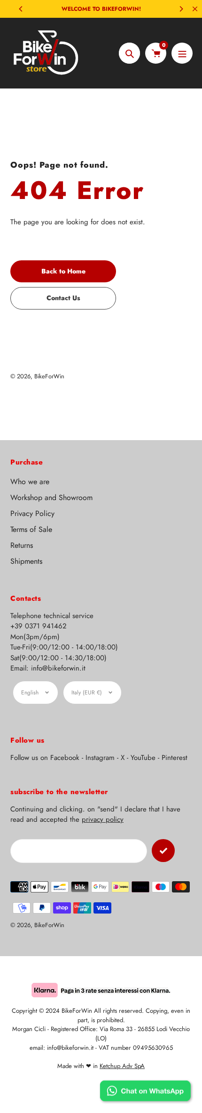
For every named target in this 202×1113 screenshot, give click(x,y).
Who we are (29, 481)
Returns (21, 545)
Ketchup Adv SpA (122, 1065)
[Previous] (21, 9)
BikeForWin (49, 376)
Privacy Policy (32, 513)
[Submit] (163, 850)
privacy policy (103, 819)
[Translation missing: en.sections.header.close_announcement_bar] (195, 9)
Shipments (26, 561)
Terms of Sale (31, 529)
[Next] (181, 9)
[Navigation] (182, 53)
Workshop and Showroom (51, 497)
